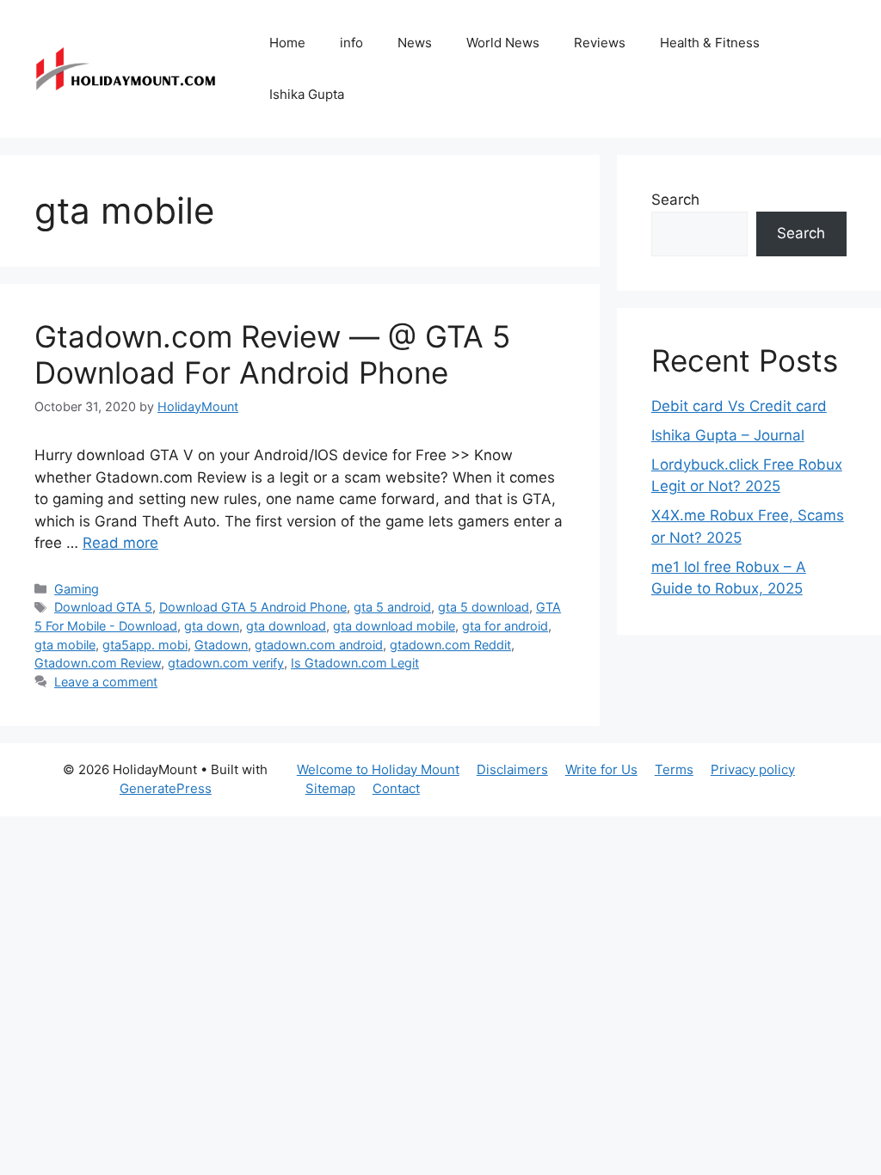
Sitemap (330, 788)
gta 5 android (392, 607)
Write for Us (601, 769)
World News (502, 42)
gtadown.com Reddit (450, 644)
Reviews (599, 42)
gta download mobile (394, 625)
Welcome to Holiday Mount (378, 769)
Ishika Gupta (306, 94)
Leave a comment (105, 681)
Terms (674, 769)
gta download (286, 625)
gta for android (505, 625)
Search (675, 199)
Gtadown (221, 644)
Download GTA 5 (103, 607)
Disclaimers (512, 769)
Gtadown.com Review (97, 662)
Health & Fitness (710, 42)
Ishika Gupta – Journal (727, 435)
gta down (211, 625)
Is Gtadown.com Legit (355, 662)
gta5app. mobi (145, 644)
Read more (120, 542)
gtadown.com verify (226, 662)
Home (287, 42)
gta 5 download (483, 607)
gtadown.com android (319, 644)
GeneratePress (166, 788)
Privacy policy (753, 769)
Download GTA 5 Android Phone (253, 607)
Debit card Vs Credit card (739, 406)
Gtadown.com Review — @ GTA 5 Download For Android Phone (272, 354)
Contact (396, 788)
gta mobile (64, 644)
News (414, 42)
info (351, 42)
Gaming (76, 588)
